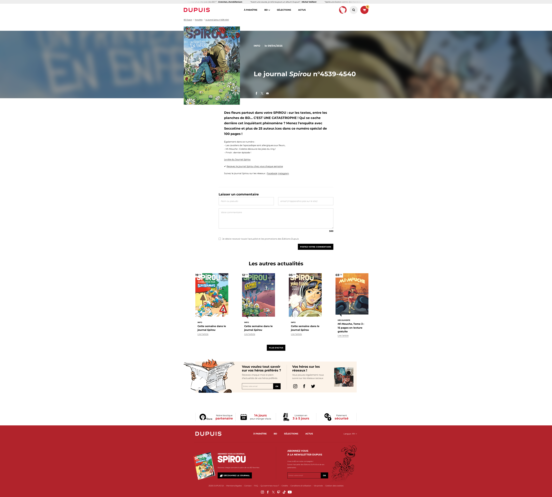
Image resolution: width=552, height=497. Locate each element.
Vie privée (318, 485)
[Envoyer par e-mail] (267, 93)
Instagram (283, 173)
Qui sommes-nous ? (269, 485)
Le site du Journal (237, 159)
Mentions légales (234, 485)
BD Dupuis (188, 20)
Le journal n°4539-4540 (217, 20)
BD (266, 9)
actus (302, 9)
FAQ (256, 485)
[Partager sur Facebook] (256, 93)
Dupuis (197, 10)
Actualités (199, 20)
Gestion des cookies (334, 485)
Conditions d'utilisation (300, 485)
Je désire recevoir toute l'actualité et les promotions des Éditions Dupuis (260, 238)
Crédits (284, 485)
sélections (284, 9)
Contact (248, 485)
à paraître (250, 9)
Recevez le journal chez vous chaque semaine (255, 166)
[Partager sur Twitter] (262, 93)
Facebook (272, 173)
